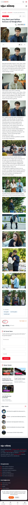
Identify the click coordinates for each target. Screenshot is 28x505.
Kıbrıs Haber (22, 452)
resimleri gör (6, 314)
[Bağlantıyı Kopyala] (20, 16)
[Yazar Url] (16, 24)
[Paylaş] (3, 44)
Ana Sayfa (4, 12)
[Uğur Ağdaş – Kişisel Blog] (14, 446)
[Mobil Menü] (26, 6)
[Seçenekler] (24, 44)
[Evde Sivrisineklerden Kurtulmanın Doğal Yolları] (14, 427)
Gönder (6, 358)
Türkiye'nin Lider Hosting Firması (19, 449)
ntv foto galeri (14, 311)
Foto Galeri (10, 12)
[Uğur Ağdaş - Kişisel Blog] (7, 6)
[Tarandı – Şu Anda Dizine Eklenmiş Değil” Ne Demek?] (14, 417)
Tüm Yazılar (22, 321)
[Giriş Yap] (26, 2)
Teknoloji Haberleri (9, 451)
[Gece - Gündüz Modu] (23, 2)
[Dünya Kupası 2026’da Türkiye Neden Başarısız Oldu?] (14, 432)
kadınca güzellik (17, 454)
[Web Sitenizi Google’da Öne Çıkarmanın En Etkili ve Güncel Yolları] (14, 411)
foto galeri (6, 311)
